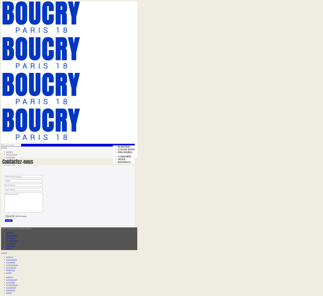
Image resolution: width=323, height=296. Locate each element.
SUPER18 (9, 152)
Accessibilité (10, 246)
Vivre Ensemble (11, 155)
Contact (9, 249)
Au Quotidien (10, 157)
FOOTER (4, 148)
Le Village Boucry (12, 241)
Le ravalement (11, 243)
